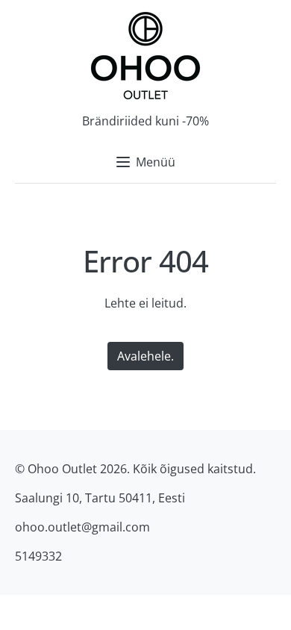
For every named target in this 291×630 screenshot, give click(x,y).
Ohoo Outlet (62, 469)
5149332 (38, 556)
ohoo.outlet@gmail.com (82, 527)
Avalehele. (145, 356)
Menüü (155, 162)
